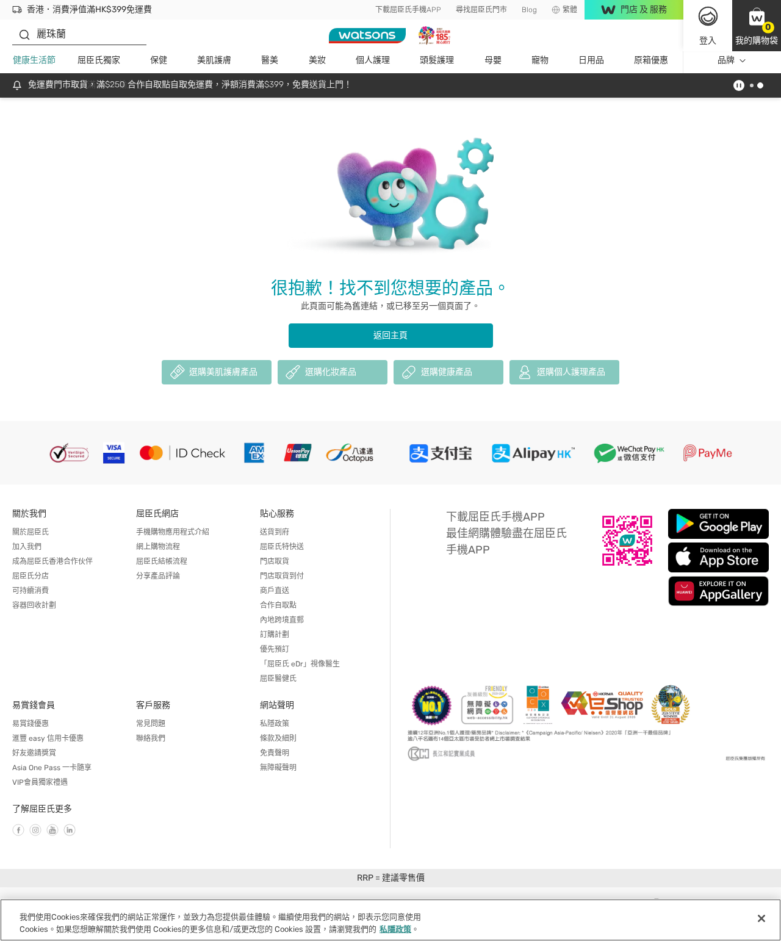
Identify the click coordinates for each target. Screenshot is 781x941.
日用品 (591, 60)
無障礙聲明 (278, 767)
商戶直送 (274, 590)
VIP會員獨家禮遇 (40, 782)
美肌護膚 (214, 60)
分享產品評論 (158, 576)
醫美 (269, 60)
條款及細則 (278, 738)
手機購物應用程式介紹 (172, 532)
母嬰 (493, 60)
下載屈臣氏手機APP (408, 9)
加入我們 (26, 547)
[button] (756, 25)
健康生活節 (34, 60)
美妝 (317, 60)
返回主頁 (390, 335)
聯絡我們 (150, 738)
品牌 (726, 60)
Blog (529, 9)
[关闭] (761, 918)
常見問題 (150, 723)
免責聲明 (274, 753)
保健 (158, 60)
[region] (390, 920)
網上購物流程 (158, 547)
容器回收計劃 (34, 605)
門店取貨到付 (282, 576)
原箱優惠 (651, 60)
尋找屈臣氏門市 (481, 9)
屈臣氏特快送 (282, 547)
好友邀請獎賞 (34, 753)
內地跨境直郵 (282, 620)
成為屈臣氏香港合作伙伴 (52, 561)
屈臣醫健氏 (278, 678)
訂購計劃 (274, 634)
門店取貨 (274, 561)
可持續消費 (30, 590)
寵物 (540, 60)
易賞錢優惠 (30, 723)
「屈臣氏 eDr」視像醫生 (300, 664)
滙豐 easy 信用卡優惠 (48, 738)
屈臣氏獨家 (98, 60)
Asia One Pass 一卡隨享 (52, 767)
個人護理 (373, 60)
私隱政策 (274, 723)
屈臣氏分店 (30, 576)
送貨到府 (274, 532)
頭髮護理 (437, 60)
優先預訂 (274, 649)
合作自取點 (278, 605)
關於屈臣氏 (30, 532)
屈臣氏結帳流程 (161, 561)
